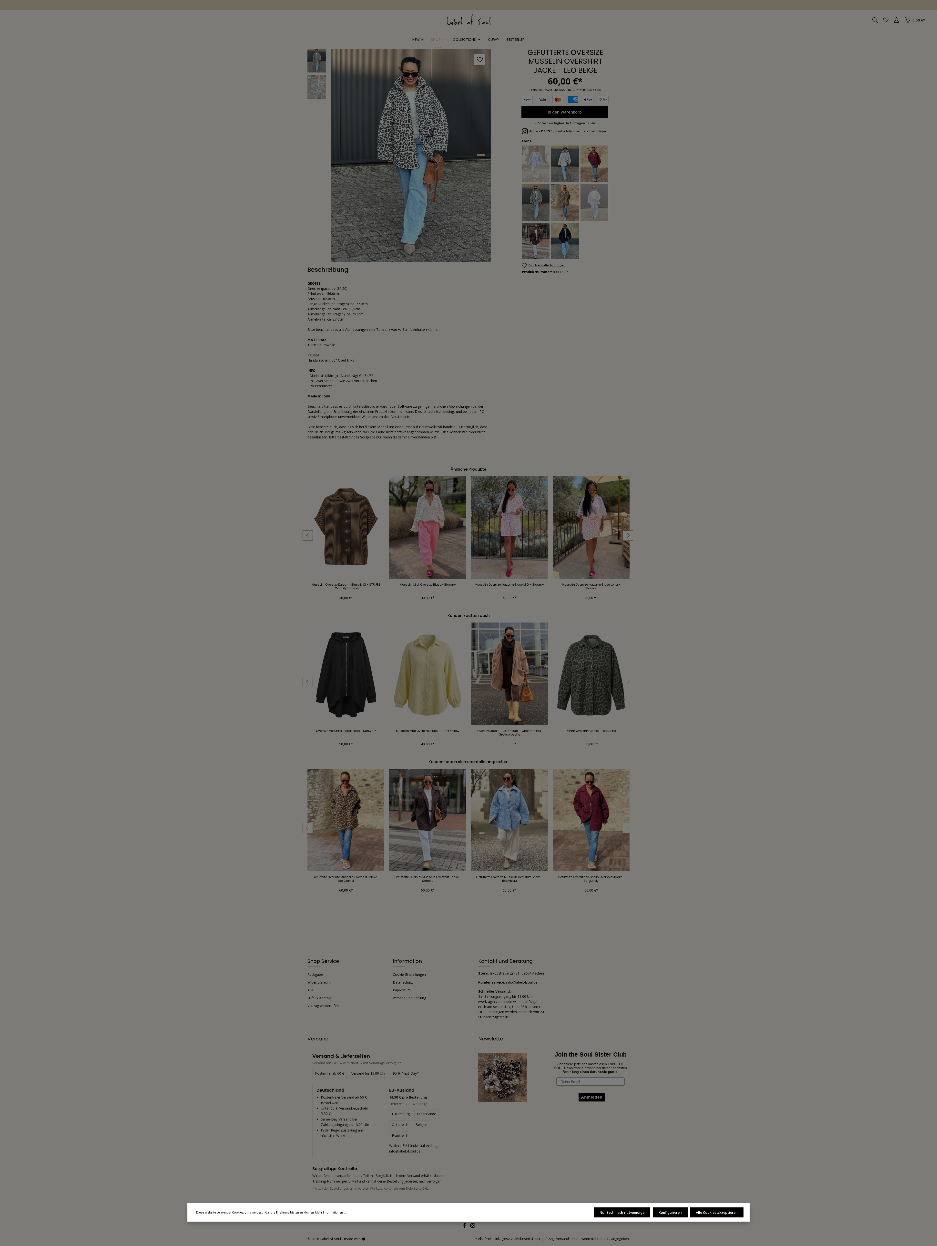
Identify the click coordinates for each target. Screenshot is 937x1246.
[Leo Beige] (536, 202)
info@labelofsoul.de (404, 1151)
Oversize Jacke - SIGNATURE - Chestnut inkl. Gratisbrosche (509, 732)
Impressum (402, 990)
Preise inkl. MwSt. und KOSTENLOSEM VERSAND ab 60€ (565, 90)
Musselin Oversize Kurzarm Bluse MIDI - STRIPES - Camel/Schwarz (346, 586)
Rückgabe (315, 974)
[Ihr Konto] (896, 20)
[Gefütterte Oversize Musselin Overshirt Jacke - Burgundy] (591, 820)
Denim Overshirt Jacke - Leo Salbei (591, 731)
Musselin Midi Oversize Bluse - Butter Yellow (427, 731)
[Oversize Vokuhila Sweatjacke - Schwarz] (345, 674)
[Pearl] (595, 202)
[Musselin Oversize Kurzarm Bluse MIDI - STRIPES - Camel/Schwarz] (345, 527)
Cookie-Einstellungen (409, 974)
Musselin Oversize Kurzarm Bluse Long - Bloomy (591, 586)
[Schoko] (536, 241)
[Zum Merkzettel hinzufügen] (479, 59)
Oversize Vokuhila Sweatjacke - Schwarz (346, 731)
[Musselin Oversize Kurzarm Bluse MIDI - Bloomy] (509, 527)
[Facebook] (465, 1227)
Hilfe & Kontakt (319, 998)
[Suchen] (875, 20)
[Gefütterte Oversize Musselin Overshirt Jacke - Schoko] (427, 820)
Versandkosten (568, 1238)
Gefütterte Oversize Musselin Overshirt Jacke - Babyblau (509, 879)
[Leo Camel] (565, 202)
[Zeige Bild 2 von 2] (481, 160)
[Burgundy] (595, 163)
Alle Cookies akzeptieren (717, 1212)
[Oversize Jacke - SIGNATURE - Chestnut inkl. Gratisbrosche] (509, 674)
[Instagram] (472, 1227)
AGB (311, 990)
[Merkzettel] (886, 20)
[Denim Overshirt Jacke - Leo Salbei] (591, 674)
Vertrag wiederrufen (323, 1005)
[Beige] (565, 163)
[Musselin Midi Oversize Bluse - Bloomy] (427, 527)
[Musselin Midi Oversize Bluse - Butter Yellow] (427, 674)
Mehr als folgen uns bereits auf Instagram (568, 131)
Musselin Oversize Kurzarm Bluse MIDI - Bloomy (509, 585)
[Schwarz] (565, 241)
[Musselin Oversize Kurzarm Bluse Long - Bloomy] (591, 527)
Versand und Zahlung (409, 998)
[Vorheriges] (308, 535)
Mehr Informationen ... (330, 1212)
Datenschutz (403, 982)
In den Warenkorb (565, 112)
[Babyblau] (536, 163)
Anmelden (20, 5)
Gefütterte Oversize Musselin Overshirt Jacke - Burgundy (591, 879)
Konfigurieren (670, 1212)
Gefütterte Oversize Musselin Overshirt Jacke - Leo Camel (346, 879)
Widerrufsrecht (319, 982)
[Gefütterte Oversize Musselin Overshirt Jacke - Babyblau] (509, 820)
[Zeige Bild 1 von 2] (481, 155)
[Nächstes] (628, 535)
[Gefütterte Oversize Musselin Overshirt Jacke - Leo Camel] (345, 820)
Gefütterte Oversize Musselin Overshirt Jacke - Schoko (427, 879)
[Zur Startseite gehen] (468, 20)
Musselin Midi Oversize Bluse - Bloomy (428, 585)
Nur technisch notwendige (622, 1212)
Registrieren (49, 5)
